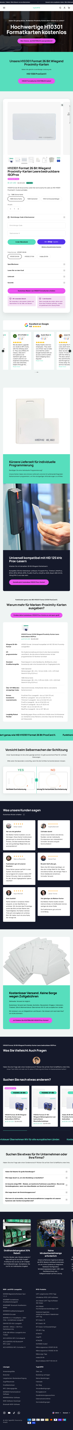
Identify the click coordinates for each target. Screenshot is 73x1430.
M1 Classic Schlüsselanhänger (46, 1327)
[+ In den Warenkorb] (26, 1108)
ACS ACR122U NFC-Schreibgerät (14, 1338)
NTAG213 (39, 1334)
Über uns (39, 1371)
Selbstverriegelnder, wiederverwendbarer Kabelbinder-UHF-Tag (47, 1314)
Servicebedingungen (43, 1402)
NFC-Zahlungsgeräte (10, 1388)
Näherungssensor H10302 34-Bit (47, 1351)
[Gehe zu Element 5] (38, 160)
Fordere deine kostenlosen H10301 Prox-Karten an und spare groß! (36, 615)
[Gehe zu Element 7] (52, 160)
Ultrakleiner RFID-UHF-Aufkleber (47, 1297)
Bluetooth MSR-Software (11, 1404)
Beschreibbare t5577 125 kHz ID (46, 1361)
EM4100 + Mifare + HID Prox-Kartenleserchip (13, 1328)
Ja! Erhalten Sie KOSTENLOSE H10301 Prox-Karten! (30, 1020)
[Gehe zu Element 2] (17, 160)
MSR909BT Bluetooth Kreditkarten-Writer (15, 1306)
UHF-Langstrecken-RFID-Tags (46, 1294)
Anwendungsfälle (9, 1371)
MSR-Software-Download (11, 1401)
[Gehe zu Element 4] (31, 160)
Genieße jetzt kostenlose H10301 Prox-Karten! (29, 582)
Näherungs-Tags (41, 1354)
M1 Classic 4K (40, 1323)
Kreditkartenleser (9, 1385)
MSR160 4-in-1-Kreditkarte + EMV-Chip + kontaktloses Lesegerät (14, 1319)
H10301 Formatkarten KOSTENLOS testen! (36, 81)
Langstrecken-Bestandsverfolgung (14, 1378)
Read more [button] (9, 361)
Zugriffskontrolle (8, 1382)
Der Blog (39, 1385)
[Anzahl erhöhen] (18, 209)
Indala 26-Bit (40, 1357)
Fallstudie (39, 1382)
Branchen (6, 1375)
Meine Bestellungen (42, 1378)
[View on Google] (7, 336)
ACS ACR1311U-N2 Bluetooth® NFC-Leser (13, 1343)
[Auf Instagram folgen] (4, 1413)
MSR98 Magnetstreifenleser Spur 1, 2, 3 (14, 1295)
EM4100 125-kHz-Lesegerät (12, 1323)
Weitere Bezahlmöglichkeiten (51, 247)
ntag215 (38, 1337)
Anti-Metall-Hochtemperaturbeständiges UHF (47, 1308)
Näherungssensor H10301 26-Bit (47, 1347)
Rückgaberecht (41, 1392)
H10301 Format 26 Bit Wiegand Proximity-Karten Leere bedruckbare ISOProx (40, 635)
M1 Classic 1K (40, 1320)
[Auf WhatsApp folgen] (19, 1413)
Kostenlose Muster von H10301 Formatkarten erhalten (36, 291)
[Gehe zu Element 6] (45, 160)
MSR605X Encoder (9, 1314)
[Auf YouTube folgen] (9, 1413)
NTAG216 (39, 1340)
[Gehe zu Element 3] (24, 160)
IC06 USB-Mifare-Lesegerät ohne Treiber (14, 1334)
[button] (3, 351)
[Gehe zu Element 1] (11, 160)
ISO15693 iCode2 (41, 1344)
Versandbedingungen (43, 1388)
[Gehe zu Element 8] (59, 160)
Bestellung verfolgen (43, 1375)
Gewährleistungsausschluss (45, 1395)
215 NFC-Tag (40, 1330)
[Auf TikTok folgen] (14, 1413)
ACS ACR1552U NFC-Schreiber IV (14, 1347)
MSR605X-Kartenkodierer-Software (12, 1393)
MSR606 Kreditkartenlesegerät (13, 1311)
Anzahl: (10, 204)
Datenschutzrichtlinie (43, 1399)
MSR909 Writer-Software (11, 1397)
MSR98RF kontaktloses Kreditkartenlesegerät (11, 1301)
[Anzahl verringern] (10, 209)
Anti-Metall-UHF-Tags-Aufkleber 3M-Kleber (47, 1302)
